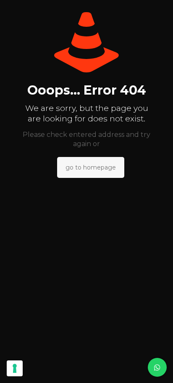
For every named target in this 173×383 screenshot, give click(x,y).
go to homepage (91, 167)
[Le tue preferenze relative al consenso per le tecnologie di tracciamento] (15, 368)
